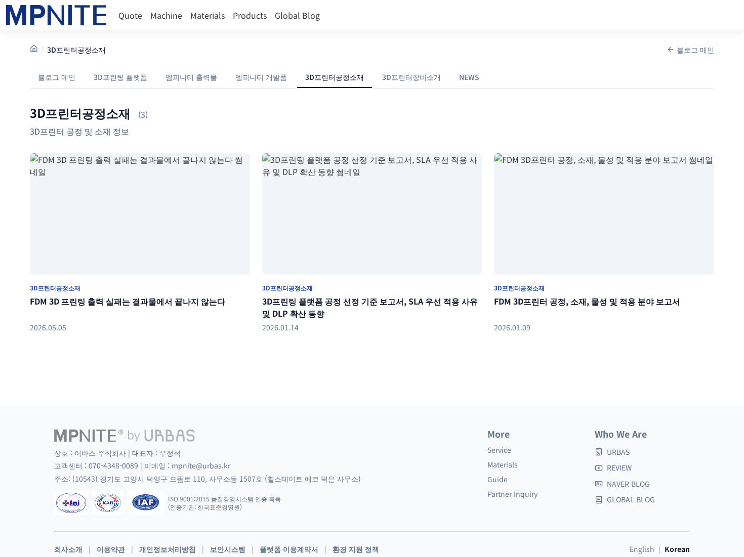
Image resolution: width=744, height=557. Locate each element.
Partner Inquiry (512, 494)
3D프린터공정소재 (334, 77)
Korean (677, 549)
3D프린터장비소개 (411, 77)
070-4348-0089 (114, 465)
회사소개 (68, 549)
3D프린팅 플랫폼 (120, 77)
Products (250, 15)
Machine (166, 15)
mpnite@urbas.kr (201, 465)
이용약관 (111, 549)
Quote (130, 15)
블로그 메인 (695, 50)
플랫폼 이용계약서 (289, 549)
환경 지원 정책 (356, 549)
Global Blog (297, 15)
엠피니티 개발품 (261, 77)
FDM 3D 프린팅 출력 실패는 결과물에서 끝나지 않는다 (127, 301)
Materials (207, 15)
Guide (497, 479)
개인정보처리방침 (167, 549)
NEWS (469, 77)
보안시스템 (227, 549)
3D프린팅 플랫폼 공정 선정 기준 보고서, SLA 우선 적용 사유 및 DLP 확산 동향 (370, 307)
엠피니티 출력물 (191, 77)
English (642, 549)
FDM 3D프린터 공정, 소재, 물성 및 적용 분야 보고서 (587, 301)
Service (499, 450)
